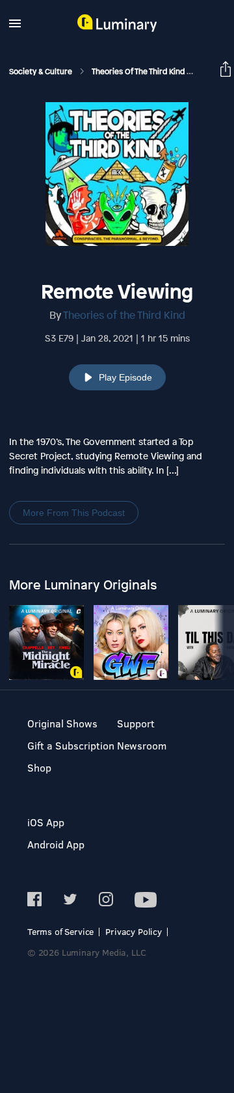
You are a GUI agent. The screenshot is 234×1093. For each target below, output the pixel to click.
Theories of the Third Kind (124, 315)
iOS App (45, 822)
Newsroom (141, 745)
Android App (55, 844)
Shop (39, 767)
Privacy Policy (133, 931)
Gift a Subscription (70, 745)
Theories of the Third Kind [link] (139, 71)
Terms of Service (60, 931)
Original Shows (62, 723)
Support (136, 723)
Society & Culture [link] (41, 71)
